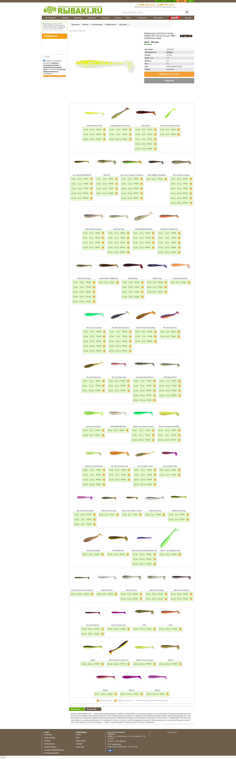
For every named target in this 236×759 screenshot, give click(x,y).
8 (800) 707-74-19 (165, 5)
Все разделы (50, 18)
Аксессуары (158, 18)
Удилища (77, 18)
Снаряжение (142, 18)
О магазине (48, 734)
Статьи (79, 734)
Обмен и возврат (50, 737)
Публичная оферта (51, 746)
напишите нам (171, 7)
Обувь (128, 18)
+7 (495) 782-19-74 (145, 5)
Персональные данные (52, 753)
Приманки (92, 18)
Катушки (65, 18)
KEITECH (170, 52)
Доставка (79, 743)
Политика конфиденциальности (54, 750)
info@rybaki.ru (116, 744)
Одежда (118, 18)
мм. (85, 129)
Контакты (48, 740)
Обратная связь (50, 743)
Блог (78, 737)
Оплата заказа (81, 740)
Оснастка (105, 18)
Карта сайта (80, 746)
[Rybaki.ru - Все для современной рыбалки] (80, 10)
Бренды (188, 18)
